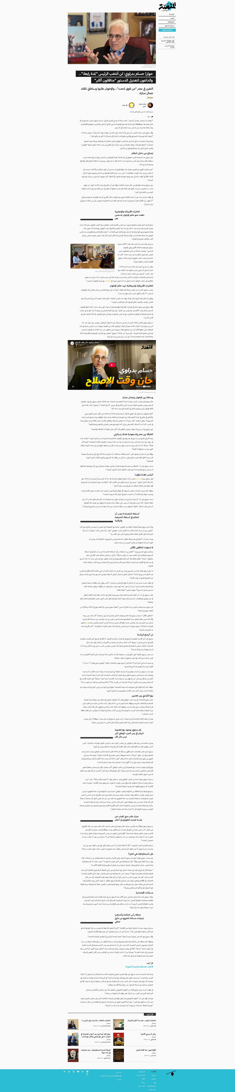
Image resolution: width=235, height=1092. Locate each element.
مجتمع (154, 1079)
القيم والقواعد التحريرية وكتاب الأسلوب (167, 41)
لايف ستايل (142, 1086)
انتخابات (108, 281)
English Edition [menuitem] (167, 30)
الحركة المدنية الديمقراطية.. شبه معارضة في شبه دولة (96, 1050)
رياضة (143, 1082)
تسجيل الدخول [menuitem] (169, 26)
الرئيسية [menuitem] (171, 14)
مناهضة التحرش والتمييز (169, 46)
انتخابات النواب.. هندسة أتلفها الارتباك (146, 1020)
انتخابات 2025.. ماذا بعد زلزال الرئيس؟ (99, 1020)
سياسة (150, 97)
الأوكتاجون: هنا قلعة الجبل (148, 1050)
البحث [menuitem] (172, 18)
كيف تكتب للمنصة (169, 37)
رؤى (155, 1082)
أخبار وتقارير (142, 1072)
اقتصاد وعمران (141, 1075)
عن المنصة (118, 1072)
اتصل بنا (119, 1079)
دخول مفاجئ (152, 1090)
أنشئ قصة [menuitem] (171, 22)
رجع (86, 622)
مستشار (138, 478)
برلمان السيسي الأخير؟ (150, 1034)
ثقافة (143, 1079)
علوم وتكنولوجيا (151, 1086)
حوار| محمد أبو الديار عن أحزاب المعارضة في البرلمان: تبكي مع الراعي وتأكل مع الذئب (89, 1034)
